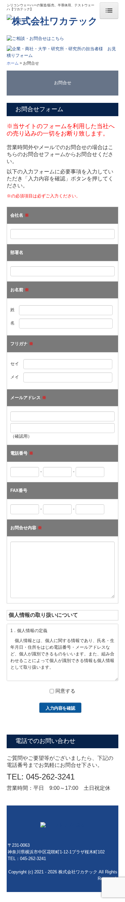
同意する (65, 691)
